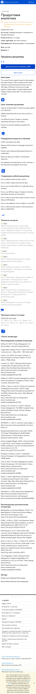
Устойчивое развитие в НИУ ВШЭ (12, 610)
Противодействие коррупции (11, 628)
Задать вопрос (18, 73)
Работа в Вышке (6, 647)
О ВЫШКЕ (5, 600)
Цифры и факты (6, 603)
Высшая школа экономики (11, 2)
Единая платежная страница (10, 644)
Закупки (4, 619)
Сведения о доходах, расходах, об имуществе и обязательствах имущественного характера (16, 632)
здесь (29, 680)
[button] (12, 597)
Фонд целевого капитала (9, 625)
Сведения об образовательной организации (15, 636)
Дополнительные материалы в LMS (18, 67)
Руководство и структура (9, 606)
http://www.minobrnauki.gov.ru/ (11, 656)
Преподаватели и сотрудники (11, 613)
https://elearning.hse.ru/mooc (11, 669)
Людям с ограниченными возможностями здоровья (14, 640)
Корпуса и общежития (8, 616)
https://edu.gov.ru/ (7, 663)
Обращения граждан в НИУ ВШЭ (11, 622)
